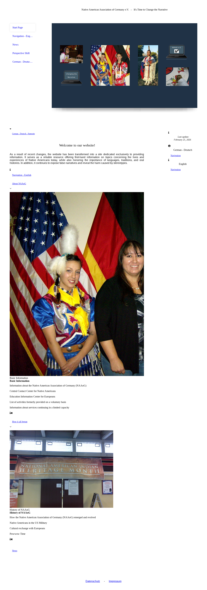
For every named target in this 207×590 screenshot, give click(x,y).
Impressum (115, 581)
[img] (124, 65)
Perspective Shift (21, 53)
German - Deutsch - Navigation (22, 61)
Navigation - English (22, 36)
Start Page (17, 27)
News (15, 44)
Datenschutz (93, 581)
